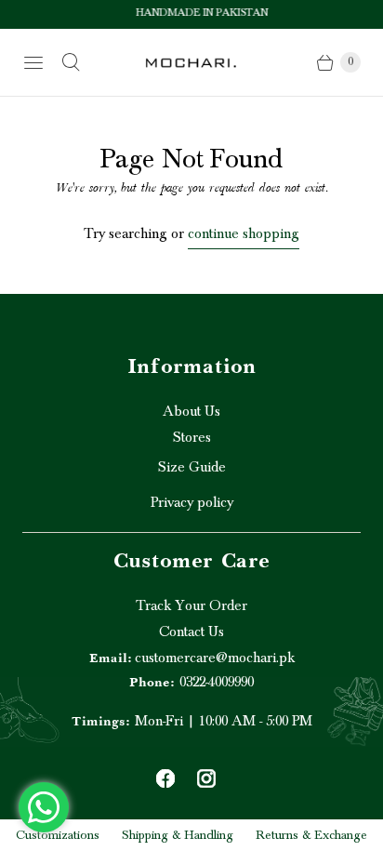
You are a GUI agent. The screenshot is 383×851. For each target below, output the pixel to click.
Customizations (57, 835)
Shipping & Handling (177, 835)
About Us (191, 411)
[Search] (70, 62)
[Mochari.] (191, 63)
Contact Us (191, 631)
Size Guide (192, 467)
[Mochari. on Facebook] (165, 778)
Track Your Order (191, 605)
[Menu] (33, 62)
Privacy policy (192, 502)
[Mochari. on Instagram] (206, 778)
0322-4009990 (191, 681)
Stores (192, 437)
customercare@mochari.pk (192, 657)
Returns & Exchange (311, 835)
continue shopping (243, 233)
